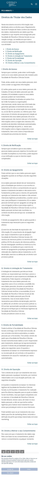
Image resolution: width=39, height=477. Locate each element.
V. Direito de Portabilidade (14, 58)
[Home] (13, 4)
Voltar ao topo (32, 139)
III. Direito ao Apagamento (14, 54)
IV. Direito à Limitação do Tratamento (18, 56)
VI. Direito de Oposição (13, 60)
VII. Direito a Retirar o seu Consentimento (20, 63)
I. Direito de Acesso (12, 49)
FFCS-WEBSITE (6, 11)
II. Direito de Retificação (13, 51)
